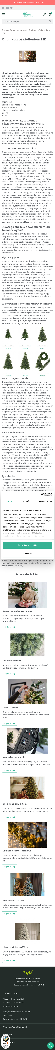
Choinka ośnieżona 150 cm (16, 947)
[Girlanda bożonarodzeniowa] (27, 835)
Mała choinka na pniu (13, 900)
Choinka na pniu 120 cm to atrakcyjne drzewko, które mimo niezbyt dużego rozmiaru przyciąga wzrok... (27, 809)
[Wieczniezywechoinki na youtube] (7, 7)
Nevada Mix (7, 179)
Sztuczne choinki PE (13, 660)
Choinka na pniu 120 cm (15, 804)
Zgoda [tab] (9, 501)
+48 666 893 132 (9, 1015)
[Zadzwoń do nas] (50, 1045)
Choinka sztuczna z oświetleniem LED (18, 127)
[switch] (5, 1046)
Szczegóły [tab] (25, 501)
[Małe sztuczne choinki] (27, 741)
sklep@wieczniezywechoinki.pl (16, 1012)
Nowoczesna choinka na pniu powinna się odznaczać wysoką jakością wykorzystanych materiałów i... (24, 618)
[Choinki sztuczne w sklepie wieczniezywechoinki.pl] (27, 14)
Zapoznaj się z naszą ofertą (14, 105)
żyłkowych (41, 152)
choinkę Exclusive (25, 176)
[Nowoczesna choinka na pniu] (27, 595)
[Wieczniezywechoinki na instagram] (11, 7)
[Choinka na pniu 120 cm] (27, 788)
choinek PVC (30, 152)
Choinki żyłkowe (11, 707)
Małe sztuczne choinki (14, 757)
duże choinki (46, 157)
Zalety (4, 115)
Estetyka (5, 113)
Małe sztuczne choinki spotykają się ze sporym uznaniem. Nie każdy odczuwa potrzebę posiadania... (27, 763)
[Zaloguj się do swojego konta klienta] (45, 14)
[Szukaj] (50, 21)
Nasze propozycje (10, 107)
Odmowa (28, 553)
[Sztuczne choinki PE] (27, 645)
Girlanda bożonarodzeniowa (17, 850)
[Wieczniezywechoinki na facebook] (3, 7)
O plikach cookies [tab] (44, 501)
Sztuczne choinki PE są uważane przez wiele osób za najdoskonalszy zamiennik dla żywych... (27, 666)
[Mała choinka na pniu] (27, 884)
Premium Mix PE (41, 179)
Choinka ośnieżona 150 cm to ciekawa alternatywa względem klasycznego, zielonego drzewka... (27, 953)
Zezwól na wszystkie (27, 545)
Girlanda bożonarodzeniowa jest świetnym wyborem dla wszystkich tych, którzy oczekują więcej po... (27, 858)
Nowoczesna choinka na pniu (17, 611)
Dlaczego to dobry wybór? (13, 110)
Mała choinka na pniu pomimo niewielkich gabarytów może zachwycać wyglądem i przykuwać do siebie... (27, 906)
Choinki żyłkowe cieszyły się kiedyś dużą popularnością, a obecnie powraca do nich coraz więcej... (26, 715)
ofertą (34, 143)
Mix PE (49, 152)
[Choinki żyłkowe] (27, 691)
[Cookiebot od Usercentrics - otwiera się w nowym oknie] (41, 494)
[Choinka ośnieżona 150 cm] (27, 931)
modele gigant (8, 160)
